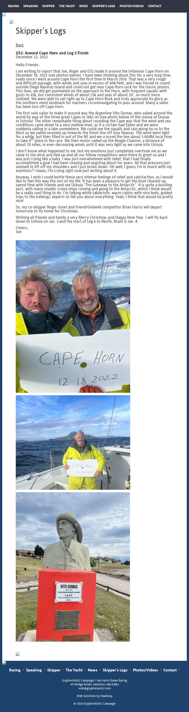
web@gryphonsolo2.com (95, 688)
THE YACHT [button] (67, 6)
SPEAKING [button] (30, 6)
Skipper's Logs (115, 670)
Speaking (34, 670)
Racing (15, 670)
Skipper (53, 670)
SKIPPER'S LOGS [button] (103, 6)
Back (20, 45)
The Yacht (74, 670)
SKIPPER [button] (48, 6)
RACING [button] (13, 6)
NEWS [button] (83, 6)
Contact (170, 670)
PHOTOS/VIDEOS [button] (132, 6)
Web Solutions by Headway (94, 696)
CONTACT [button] (154, 6)
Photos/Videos (145, 670)
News (92, 670)
